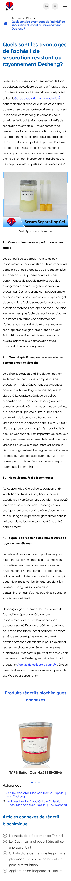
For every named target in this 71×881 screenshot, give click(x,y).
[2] (55, 663)
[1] (60, 97)
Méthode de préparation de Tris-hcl (36, 836)
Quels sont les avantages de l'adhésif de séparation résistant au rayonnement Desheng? (38, 25)
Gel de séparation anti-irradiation (36, 98)
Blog (29, 18)
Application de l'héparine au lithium (35, 871)
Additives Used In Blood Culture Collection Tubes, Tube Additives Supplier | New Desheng (36, 803)
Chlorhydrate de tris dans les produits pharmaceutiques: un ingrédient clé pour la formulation (37, 859)
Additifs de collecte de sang (35, 664)
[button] (32, 782)
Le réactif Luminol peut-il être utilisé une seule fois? (36, 844)
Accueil (16, 18)
